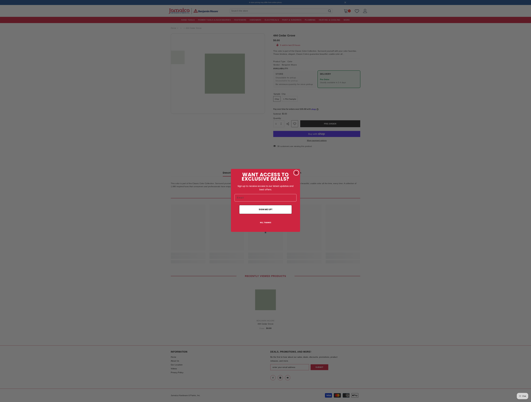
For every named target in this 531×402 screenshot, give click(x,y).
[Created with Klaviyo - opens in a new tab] (265, 232)
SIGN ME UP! (265, 209)
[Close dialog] (296, 172)
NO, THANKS (265, 222)
